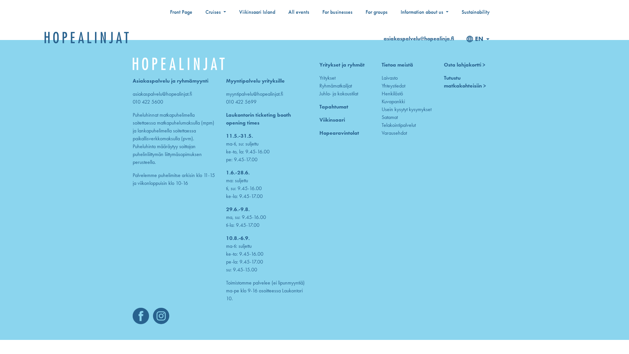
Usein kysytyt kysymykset (406, 109)
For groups (377, 12)
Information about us (423, 12)
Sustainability (476, 12)
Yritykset (327, 77)
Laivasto (390, 77)
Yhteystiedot (393, 85)
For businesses (337, 12)
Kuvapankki (393, 101)
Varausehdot (394, 132)
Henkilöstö (392, 93)
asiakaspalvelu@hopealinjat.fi (162, 93)
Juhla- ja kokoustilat (338, 93)
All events (298, 12)
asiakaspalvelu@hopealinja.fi (419, 38)
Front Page (181, 12)
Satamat (390, 117)
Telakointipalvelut (399, 125)
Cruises (213, 12)
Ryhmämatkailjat (335, 85)
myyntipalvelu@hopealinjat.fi (254, 93)
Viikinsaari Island (257, 12)
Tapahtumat (333, 106)
